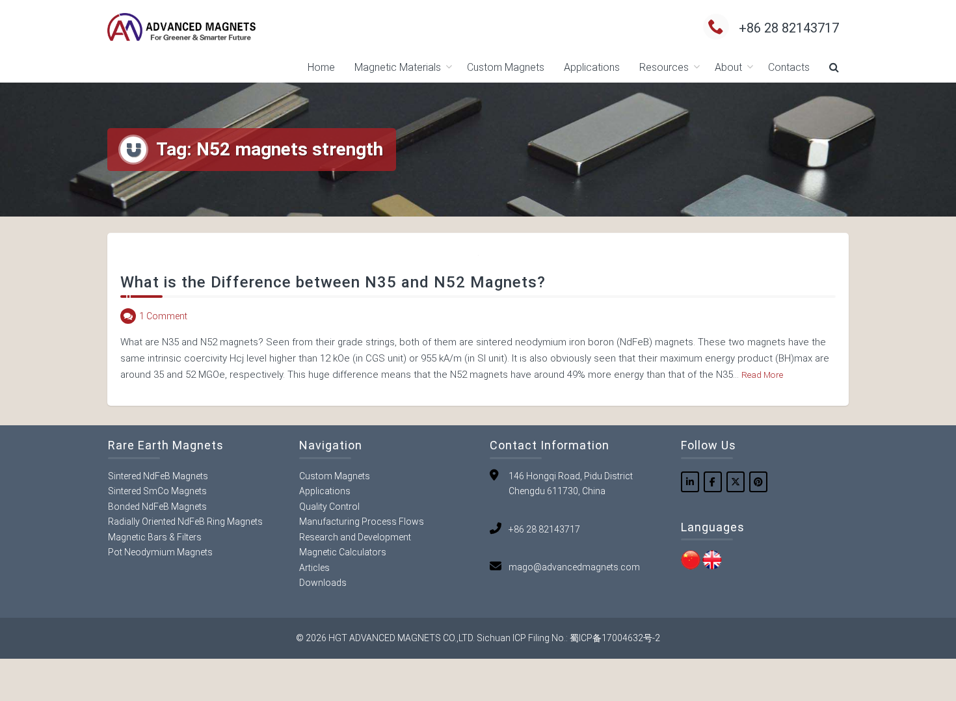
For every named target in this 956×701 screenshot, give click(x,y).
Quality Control (329, 506)
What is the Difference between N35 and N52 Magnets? (333, 282)
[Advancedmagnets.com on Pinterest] (758, 481)
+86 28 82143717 (789, 28)
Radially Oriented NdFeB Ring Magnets (185, 521)
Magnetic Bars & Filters (155, 537)
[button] (834, 68)
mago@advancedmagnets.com (574, 567)
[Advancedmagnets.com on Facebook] (713, 481)
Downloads (323, 582)
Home (321, 67)
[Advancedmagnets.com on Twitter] (735, 481)
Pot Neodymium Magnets (160, 552)
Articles (314, 567)
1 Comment (163, 316)
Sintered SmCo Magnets (157, 491)
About (728, 67)
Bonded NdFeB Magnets (157, 506)
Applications (592, 67)
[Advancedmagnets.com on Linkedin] (690, 481)
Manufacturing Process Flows (361, 521)
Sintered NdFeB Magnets (158, 476)
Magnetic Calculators (342, 552)
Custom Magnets (505, 67)
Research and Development (355, 537)
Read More (762, 374)
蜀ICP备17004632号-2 (615, 638)
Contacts (789, 67)
